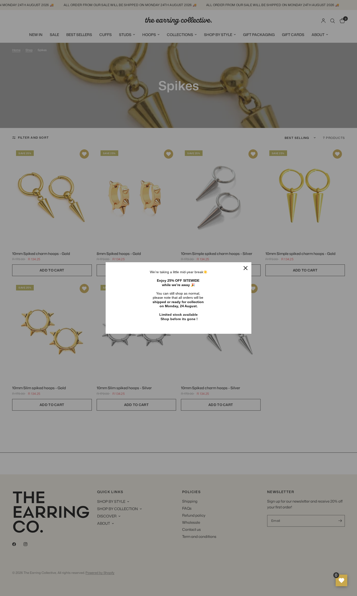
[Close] (245, 268)
